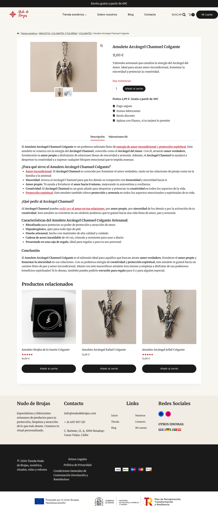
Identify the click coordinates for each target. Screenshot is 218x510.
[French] (164, 429)
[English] (160, 429)
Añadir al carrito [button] (49, 368)
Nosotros (140, 415)
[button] (101, 45)
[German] (168, 429)
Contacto (150, 14)
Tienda (115, 421)
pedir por (81, 208)
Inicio (114, 415)
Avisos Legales (77, 459)
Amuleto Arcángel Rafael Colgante (104, 349)
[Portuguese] (175, 429)
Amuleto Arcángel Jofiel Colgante (163, 349)
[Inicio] (18, 33)
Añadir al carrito (134, 88)
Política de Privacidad (78, 465)
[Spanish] (179, 429)
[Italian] (172, 429)
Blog (131, 14)
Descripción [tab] (97, 136)
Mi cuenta (207, 14)
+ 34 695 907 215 (74, 422)
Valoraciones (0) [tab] (118, 136)
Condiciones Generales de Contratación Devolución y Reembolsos (71, 475)
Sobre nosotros (107, 14)
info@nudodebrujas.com (80, 413)
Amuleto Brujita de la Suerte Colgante (46, 349)
